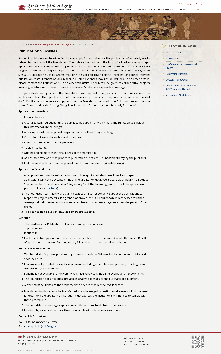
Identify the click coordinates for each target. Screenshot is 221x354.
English (199, 4)
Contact (199, 9)
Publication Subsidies (177, 73)
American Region (63, 44)
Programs (125, 9)
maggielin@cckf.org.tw (42, 326)
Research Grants (175, 52)
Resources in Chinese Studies (156, 9)
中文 (189, 4)
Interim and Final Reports (180, 95)
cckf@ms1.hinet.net (140, 344)
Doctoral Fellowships (177, 79)
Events (184, 9)
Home (38, 44)
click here (50, 188)
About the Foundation (99, 9)
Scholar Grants (174, 58)
